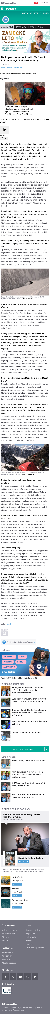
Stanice (5, 937)
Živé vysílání (8, 667)
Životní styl (7, 27)
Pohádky (7, 662)
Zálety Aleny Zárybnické (11, 67)
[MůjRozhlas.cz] (4, 79)
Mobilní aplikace (9, 963)
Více (41, 27)
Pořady (32, 27)
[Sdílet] (6, 138)
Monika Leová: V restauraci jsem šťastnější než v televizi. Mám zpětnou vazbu (27, 774)
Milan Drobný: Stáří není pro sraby (28, 760)
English (39, 1007)
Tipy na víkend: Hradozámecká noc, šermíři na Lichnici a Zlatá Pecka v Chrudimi (29, 712)
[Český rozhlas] (8, 3)
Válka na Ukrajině (9, 930)
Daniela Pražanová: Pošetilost (26, 732)
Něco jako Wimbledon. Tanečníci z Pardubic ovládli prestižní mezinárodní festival (27, 690)
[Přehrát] (4, 130)
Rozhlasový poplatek (35, 948)
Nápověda (30, 934)
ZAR (9, 624)
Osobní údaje (16, 1007)
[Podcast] (2, 138)
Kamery (46, 13)
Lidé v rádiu (31, 937)
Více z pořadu (9, 757)
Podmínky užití (29, 1007)
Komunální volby (9, 934)
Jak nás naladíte (33, 930)
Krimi (21, 657)
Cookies (5, 1007)
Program (24, 13)
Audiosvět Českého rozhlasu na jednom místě (19, 678)
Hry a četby (8, 657)
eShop (5, 941)
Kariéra (29, 941)
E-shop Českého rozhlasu (16, 809)
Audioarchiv (35, 13)
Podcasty (6, 959)
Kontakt (29, 944)
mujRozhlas (6, 650)
